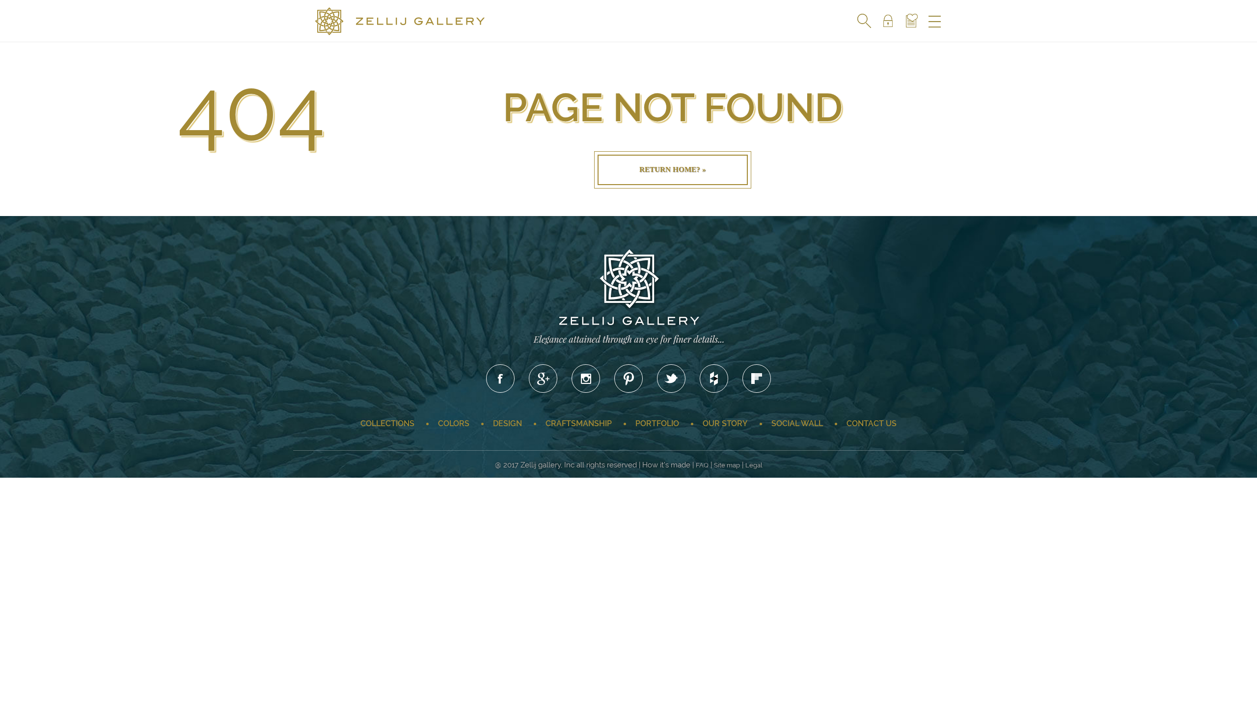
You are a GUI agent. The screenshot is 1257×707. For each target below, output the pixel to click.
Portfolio (657, 423)
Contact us (872, 423)
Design (507, 423)
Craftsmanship (579, 423)
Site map (727, 465)
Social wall (797, 423)
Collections (387, 423)
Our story (725, 423)
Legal (754, 465)
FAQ (702, 465)
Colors (453, 423)
